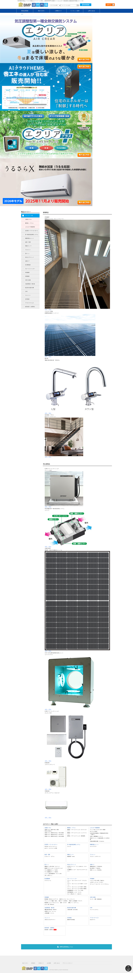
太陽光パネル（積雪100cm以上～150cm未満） (54, 832)
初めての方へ (41, 10)
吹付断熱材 (47, 878)
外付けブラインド (71, 864)
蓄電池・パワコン (71, 827)
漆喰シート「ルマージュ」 (73, 902)
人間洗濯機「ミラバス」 (50, 913)
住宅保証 (69, 917)
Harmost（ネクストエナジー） (51, 846)
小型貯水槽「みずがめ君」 (72, 909)
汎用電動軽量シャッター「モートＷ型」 (75, 890)
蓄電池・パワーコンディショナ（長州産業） (76, 836)
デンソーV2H (93, 829)
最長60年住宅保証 (71, 919)
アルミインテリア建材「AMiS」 (51, 900)
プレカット (92, 854)
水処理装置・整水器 (49, 907)
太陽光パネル (48, 827)
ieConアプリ (92, 919)
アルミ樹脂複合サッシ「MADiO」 (52, 871)
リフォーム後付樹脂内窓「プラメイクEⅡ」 (53, 873)
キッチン (92, 899)
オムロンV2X (99, 829)
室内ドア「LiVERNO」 (63, 900)
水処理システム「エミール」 (51, 911)
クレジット (47, 917)
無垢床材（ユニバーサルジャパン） (52, 902)
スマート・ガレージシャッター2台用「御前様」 (77, 888)
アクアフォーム (48, 880)
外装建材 (92, 878)
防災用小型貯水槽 (71, 907)
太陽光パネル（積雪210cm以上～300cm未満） (54, 836)
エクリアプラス (93, 846)
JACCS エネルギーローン (50, 919)
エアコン (53, 856)
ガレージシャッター (72, 878)
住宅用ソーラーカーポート (51, 844)
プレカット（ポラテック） (95, 856)
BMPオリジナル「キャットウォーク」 (67, 899)
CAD (91, 907)
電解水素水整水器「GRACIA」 (51, 909)
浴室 (95, 899)
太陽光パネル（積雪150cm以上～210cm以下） (54, 834)
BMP (22, 14)
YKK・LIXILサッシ (48, 875)
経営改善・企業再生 (49, 927)
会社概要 (49, 963)
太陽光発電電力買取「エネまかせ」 (97, 841)
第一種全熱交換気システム (73, 844)
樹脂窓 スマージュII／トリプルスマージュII (53, 868)
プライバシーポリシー (68, 963)
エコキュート (47, 856)
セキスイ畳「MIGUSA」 (50, 904)
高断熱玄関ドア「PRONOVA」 (96, 866)
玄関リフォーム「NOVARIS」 (96, 870)
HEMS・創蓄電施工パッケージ (96, 836)
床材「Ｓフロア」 (64, 902)
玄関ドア (92, 864)
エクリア (69, 846)
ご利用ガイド (58, 10)
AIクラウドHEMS (93, 831)
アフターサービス (94, 917)
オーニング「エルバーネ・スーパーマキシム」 (99, 884)
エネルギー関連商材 (95, 827)
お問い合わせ (91, 10)
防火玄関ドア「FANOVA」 (95, 868)
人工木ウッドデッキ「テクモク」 (97, 882)
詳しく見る (48, 309)
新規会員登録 (24, 10)
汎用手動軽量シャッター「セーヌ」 (74, 892)
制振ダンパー (70, 854)
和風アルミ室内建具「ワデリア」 (76, 900)
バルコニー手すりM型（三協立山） (97, 880)
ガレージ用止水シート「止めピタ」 (74, 893)
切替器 (104, 829)
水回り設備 (92, 897)
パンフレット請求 (74, 10)
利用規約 (33, 963)
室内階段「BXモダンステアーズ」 (52, 899)
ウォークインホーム (94, 909)
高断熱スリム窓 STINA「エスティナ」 (52, 866)
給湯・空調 (47, 854)
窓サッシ (47, 864)
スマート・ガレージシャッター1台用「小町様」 (77, 886)
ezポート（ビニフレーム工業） (51, 848)
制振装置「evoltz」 (71, 856)
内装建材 (47, 897)
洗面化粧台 (99, 899)
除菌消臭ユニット (94, 844)
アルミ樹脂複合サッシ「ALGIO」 (51, 870)
